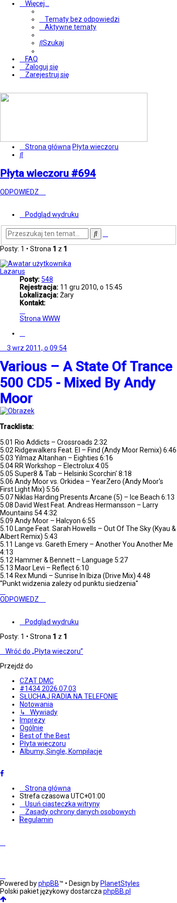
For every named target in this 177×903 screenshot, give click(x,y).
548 (47, 279)
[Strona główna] (74, 139)
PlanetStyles (120, 883)
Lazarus (12, 271)
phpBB (48, 883)
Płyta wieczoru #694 (48, 173)
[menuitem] (79, 19)
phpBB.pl (117, 891)
